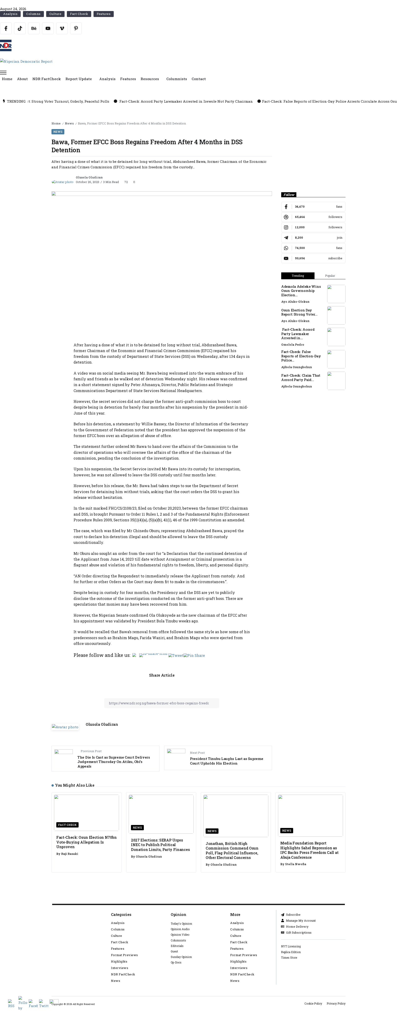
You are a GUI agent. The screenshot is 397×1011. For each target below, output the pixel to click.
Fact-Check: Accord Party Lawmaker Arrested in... (298, 333)
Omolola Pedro (292, 344)
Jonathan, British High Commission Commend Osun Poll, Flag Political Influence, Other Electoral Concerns (232, 850)
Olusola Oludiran (89, 177)
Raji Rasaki (69, 854)
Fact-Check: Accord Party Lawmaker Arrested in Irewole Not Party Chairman (129, 101)
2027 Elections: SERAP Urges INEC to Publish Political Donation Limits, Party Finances (160, 845)
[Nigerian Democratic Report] (26, 61)
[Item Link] (336, 294)
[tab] (298, 275)
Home (56, 123)
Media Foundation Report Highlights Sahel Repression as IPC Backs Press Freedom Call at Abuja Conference (309, 850)
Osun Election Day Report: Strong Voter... (299, 312)
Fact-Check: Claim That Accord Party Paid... (300, 377)
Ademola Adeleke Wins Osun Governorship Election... (301, 290)
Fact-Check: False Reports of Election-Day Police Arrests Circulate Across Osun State (278, 101)
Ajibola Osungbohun (296, 367)
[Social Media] (5, 28)
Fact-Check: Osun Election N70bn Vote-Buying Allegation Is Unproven (86, 842)
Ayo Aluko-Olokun (295, 301)
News (69, 123)
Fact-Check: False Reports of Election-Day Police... (301, 356)
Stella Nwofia (295, 864)
